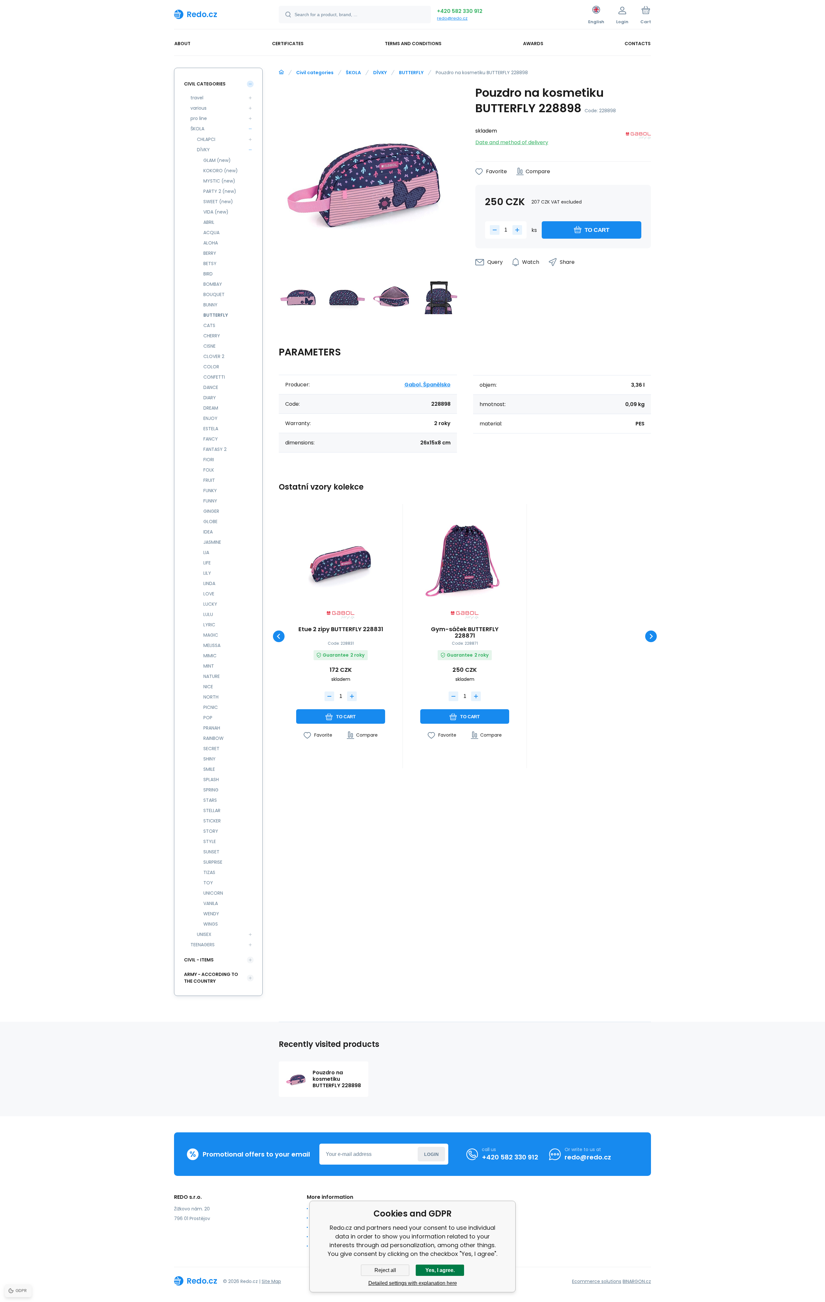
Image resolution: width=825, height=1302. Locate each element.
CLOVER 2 (213, 356)
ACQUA (211, 232)
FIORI (208, 459)
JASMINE (212, 542)
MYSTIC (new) (219, 181)
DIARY (209, 397)
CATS (209, 325)
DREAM (210, 408)
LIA (206, 552)
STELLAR (211, 810)
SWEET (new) (218, 201)
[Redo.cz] (281, 72)
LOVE (208, 594)
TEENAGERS (202, 944)
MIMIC (210, 655)
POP (207, 717)
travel (196, 97)
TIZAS (209, 872)
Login (431, 1154)
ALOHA (210, 243)
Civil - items (199, 960)
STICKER (212, 821)
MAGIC (210, 635)
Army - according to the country (211, 977)
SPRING (210, 790)
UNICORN (213, 893)
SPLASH (211, 779)
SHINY (209, 759)
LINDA (209, 583)
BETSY (210, 263)
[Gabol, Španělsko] (638, 137)
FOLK (208, 470)
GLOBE (210, 521)
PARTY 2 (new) (219, 191)
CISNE (209, 346)
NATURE (211, 676)
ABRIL (208, 222)
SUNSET (211, 852)
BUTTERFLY (411, 72)
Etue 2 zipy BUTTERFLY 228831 (340, 629)
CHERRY (211, 336)
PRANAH (211, 728)
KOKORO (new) (220, 170)
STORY (210, 831)
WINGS (210, 924)
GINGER (211, 511)
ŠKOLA (353, 72)
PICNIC (210, 707)
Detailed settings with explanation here (412, 1283)
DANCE (210, 387)
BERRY (209, 253)
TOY (208, 883)
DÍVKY (380, 72)
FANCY (210, 439)
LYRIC (209, 624)
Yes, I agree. (440, 1270)
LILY (207, 573)
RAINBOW (213, 738)
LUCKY (210, 604)
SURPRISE (212, 862)
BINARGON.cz (637, 1281)
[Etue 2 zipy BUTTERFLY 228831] (340, 559)
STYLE (209, 841)
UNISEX (204, 934)
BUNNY (210, 305)
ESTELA (210, 428)
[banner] (218, 14)
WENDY (211, 913)
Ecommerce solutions (596, 1281)
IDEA (208, 532)
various (198, 108)
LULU (208, 614)
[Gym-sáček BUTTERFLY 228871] (464, 559)
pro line (198, 118)
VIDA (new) (215, 212)
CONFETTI (214, 377)
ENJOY (210, 418)
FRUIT (209, 480)
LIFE (207, 563)
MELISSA (211, 645)
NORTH (210, 697)
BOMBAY (212, 284)
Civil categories (315, 72)
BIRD (208, 274)
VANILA (210, 903)
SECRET (211, 748)
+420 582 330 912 (459, 11)
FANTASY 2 (215, 449)
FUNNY (210, 501)
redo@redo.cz (452, 18)
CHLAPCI (206, 139)
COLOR (211, 366)
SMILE (209, 769)
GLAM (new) (217, 160)
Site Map (271, 1281)
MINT (208, 666)
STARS (210, 800)
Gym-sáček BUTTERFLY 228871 (465, 632)
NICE (208, 686)
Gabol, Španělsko (427, 384)
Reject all (385, 1270)
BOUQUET (214, 294)
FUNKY (210, 490)
